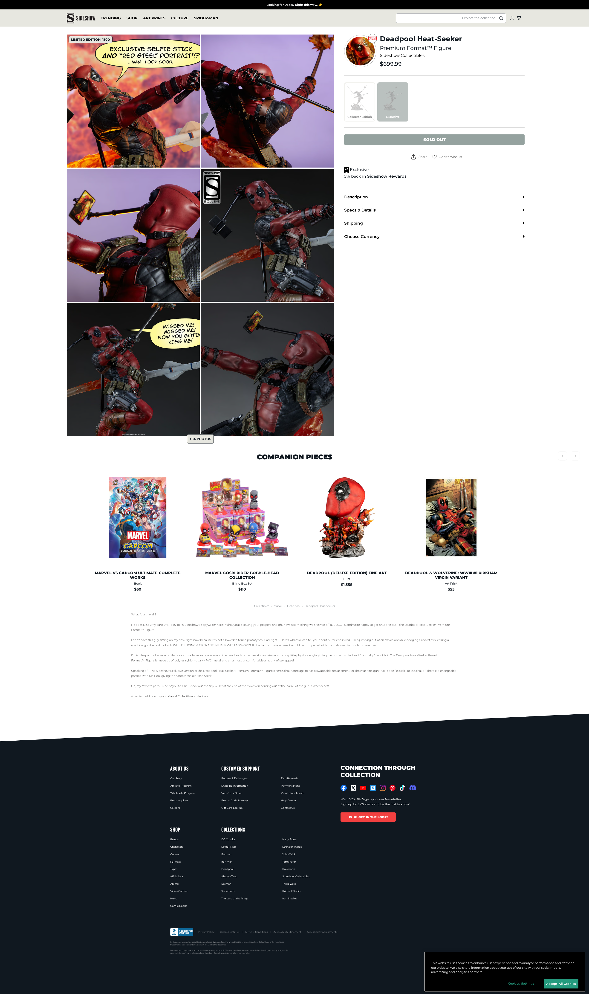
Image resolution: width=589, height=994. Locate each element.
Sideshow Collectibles (402, 55)
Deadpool (293, 606)
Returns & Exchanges (234, 778)
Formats (175, 861)
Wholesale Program (182, 793)
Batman (226, 854)
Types (173, 869)
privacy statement (225, 953)
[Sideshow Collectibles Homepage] (81, 18)
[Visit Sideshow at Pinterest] (393, 788)
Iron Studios (289, 898)
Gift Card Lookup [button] (232, 807)
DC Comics (228, 839)
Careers (175, 807)
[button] (447, 156)
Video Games (178, 891)
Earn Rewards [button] (289, 778)
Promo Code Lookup (234, 800)
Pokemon (288, 869)
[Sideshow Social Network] (373, 788)
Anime (174, 883)
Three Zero (289, 883)
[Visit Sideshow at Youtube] (363, 788)
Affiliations (176, 876)
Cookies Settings (229, 931)
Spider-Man (206, 18)
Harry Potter (289, 839)
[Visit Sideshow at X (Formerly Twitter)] (353, 788)
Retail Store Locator (293, 793)
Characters (176, 846)
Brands (174, 839)
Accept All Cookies (561, 983)
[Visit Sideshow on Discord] (412, 788)
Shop (132, 18)
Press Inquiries (179, 800)
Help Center (288, 800)
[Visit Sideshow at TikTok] (402, 788)
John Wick (289, 854)
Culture (179, 18)
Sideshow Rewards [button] (387, 176)
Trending (111, 18)
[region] (504, 972)
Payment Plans (290, 785)
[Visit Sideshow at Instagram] (383, 788)
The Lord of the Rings (234, 898)
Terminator (289, 861)
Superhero (227, 891)
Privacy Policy (206, 931)
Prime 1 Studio (291, 891)
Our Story (176, 778)
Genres (174, 854)
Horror (174, 898)
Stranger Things (292, 846)
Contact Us (287, 807)
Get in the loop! (373, 817)
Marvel (278, 606)
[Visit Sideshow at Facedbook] (344, 788)
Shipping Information (234, 785)
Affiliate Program (181, 785)
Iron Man (226, 861)
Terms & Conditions (256, 931)
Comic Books (178, 905)
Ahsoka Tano (229, 876)
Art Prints (154, 18)
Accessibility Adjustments (322, 931)
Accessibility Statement (287, 931)
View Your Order (231, 793)
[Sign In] (511, 18)
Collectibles (261, 606)
